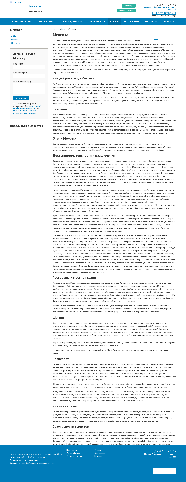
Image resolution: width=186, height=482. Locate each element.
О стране (15, 43)
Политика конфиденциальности (24, 460)
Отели (14, 39)
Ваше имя (18, 63)
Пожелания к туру (22, 81)
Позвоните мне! (126, 10)
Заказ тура (129, 5)
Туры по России (21, 21)
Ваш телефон (20, 72)
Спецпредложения (71, 21)
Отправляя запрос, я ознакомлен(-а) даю (27, 108)
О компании (131, 21)
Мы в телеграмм (164, 13)
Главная (56, 29)
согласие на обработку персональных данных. (24, 111)
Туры (13, 35)
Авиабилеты (97, 21)
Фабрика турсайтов (36, 457)
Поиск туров (45, 21)
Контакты (151, 21)
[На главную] (50, 2)
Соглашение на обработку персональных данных (32, 463)
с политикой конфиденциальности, (27, 107)
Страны (114, 21)
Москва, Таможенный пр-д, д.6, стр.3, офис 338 (160, 9)
